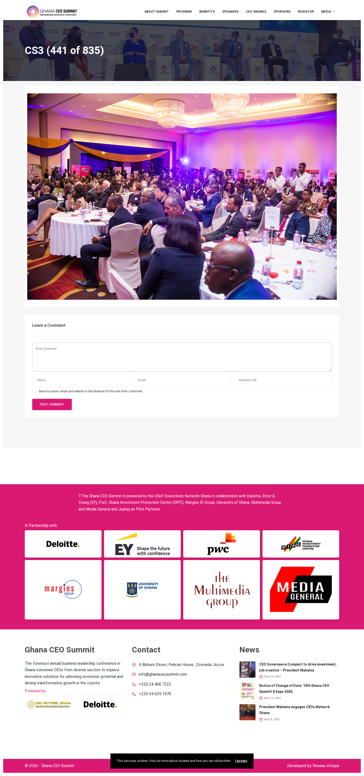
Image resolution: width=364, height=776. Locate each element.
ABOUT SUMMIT (157, 11)
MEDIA (326, 11)
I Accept (241, 761)
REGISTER (306, 11)
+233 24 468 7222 (155, 684)
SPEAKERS (230, 11)
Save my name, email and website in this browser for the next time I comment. (91, 391)
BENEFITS (207, 11)
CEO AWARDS (256, 11)
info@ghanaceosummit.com (163, 674)
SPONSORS (282, 11)
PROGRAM (184, 11)
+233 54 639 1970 (155, 694)
